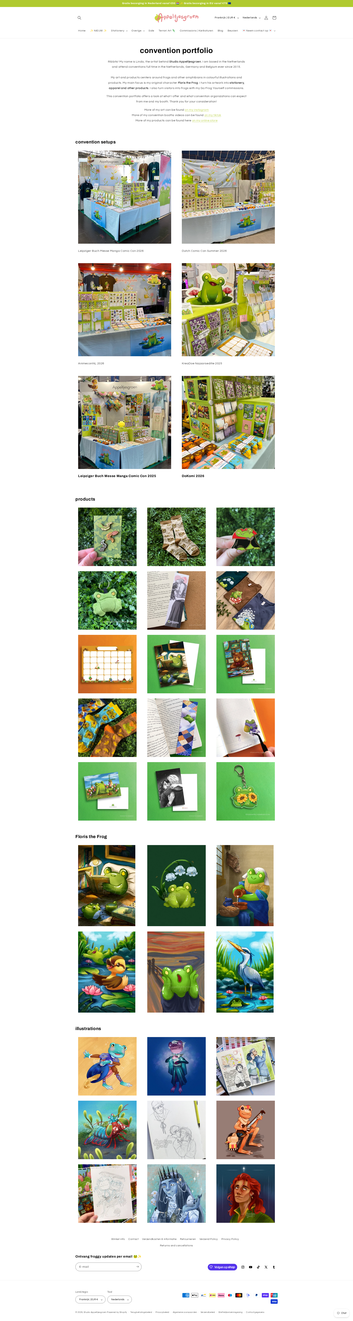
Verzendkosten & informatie (159, 1239)
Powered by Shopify (117, 1312)
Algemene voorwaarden (185, 1312)
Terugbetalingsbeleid (141, 1312)
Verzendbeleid (208, 1312)
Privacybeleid (162, 1312)
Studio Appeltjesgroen (95, 1312)
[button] (79, 18)
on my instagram (197, 109)
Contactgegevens (255, 1312)
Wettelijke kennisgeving (230, 1312)
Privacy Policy (230, 1239)
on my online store (205, 120)
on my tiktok (212, 115)
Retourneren (188, 1239)
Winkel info (118, 1239)
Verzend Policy (208, 1239)
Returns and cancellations (176, 1245)
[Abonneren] (137, 1266)
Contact (133, 1239)
